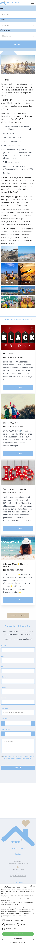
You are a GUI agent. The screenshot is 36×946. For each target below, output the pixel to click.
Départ (3, 19)
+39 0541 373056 (18, 869)
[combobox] (31, 886)
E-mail (3, 666)
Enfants (6, 729)
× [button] (34, 886)
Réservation (5, 30)
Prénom (3, 645)
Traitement (5, 708)
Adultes (6, 719)
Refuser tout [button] (18, 938)
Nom (2, 656)
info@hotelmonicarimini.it (18, 876)
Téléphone (4, 677)
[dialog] (18, 915)
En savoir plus (5, 917)
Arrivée (3, 9)
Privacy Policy (6, 761)
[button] (18, 942)
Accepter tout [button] (18, 934)
